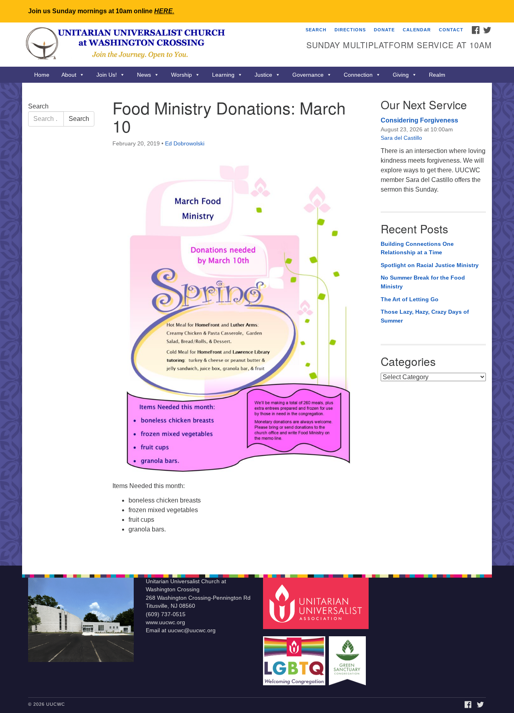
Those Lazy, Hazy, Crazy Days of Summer (425, 316)
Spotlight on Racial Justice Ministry (430, 265)
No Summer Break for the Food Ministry (423, 282)
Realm (437, 75)
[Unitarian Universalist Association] (317, 603)
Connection (358, 75)
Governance (308, 75)
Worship (181, 75)
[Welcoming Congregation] (295, 657)
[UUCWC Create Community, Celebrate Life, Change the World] (159, 44)
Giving (401, 75)
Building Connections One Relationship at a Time (417, 248)
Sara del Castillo (401, 138)
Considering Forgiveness (419, 120)
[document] (257, 324)
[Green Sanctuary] (348, 657)
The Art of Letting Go (410, 299)
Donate (384, 29)
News (144, 75)
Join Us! (106, 75)
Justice (263, 75)
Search (316, 29)
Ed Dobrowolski (184, 143)
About (68, 75)
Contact (451, 29)
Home (41, 75)
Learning (223, 75)
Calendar (417, 29)
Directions (350, 29)
